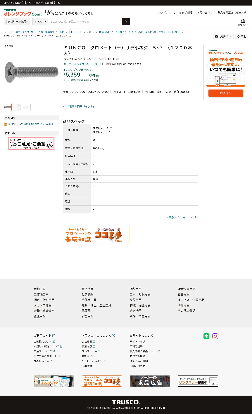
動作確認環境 (137, 356)
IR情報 (85, 356)
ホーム (7, 32)
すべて (38, 21)
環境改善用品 (186, 289)
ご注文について (43, 351)
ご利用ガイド (42, 336)
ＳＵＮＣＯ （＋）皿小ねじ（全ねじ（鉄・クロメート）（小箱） (147, 32)
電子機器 (88, 289)
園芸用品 (183, 294)
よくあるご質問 (183, 12)
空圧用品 (40, 316)
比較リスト (223, 36)
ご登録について (43, 341)
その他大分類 (186, 311)
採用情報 (87, 366)
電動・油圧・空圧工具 (96, 305)
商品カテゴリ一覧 (24, 32)
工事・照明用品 (140, 294)
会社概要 (87, 341)
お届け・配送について (47, 346)
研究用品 (183, 305)
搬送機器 (135, 311)
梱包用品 (135, 289)
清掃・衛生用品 (140, 316)
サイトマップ (137, 341)
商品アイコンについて (181, 217)
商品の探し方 (41, 361)
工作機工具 (41, 294)
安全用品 (88, 316)
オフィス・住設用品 (191, 300)
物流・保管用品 (140, 305)
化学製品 (88, 294)
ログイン (163, 12)
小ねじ (90, 32)
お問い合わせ (205, 12)
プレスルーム (89, 351)
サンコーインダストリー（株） (82, 64)
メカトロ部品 (42, 305)
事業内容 (87, 346)
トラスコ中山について (96, 336)
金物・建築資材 (46, 32)
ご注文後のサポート (45, 356)
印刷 (241, 36)
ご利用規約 (136, 346)
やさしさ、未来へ (92, 361)
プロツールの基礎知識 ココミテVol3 (29, 124)
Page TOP (242, 271)
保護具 (86, 311)
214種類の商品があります (80, 106)
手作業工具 (89, 300)
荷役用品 (135, 300)
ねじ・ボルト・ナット (71, 32)
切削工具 (40, 289)
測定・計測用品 (44, 300)
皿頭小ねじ (104, 32)
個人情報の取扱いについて (145, 351)
